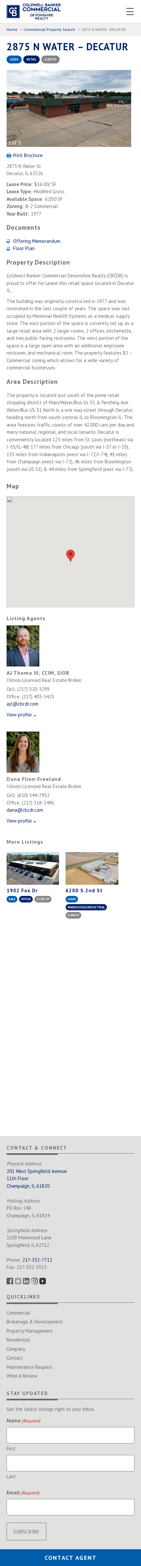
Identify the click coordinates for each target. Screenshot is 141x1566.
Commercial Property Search (49, 29)
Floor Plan (24, 248)
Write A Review (22, 1376)
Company (16, 1349)
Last (11, 1476)
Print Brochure (28, 155)
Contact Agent (71, 1557)
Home (12, 29)
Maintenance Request (29, 1367)
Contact (15, 1358)
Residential (18, 1340)
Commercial (18, 1313)
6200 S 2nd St (84, 890)
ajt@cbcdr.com (22, 704)
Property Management (30, 1331)
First (11, 1448)
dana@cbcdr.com (25, 810)
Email (23, 1492)
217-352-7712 (37, 1260)
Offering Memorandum (36, 241)
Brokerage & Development (35, 1322)
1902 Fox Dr (22, 890)
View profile (21, 715)
